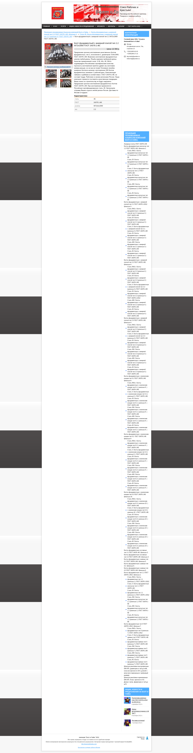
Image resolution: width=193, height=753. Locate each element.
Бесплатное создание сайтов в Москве (89, 747)
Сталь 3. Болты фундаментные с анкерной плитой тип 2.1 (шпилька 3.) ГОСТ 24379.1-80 (138, 229)
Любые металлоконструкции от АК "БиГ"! (140, 711)
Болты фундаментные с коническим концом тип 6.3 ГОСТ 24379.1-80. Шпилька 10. (136, 494)
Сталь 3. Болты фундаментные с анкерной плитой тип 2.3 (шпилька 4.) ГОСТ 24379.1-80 (138, 336)
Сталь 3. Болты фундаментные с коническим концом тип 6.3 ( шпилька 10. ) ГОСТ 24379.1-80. (138, 510)
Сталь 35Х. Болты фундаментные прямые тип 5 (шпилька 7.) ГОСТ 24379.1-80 (137, 648)
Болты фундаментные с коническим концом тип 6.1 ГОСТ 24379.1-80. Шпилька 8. (136, 378)
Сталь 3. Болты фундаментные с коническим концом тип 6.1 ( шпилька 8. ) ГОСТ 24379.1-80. (138, 394)
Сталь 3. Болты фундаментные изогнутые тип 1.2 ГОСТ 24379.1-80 (138, 171)
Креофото (101, 26)
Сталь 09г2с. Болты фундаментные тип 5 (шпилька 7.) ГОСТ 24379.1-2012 (137, 631)
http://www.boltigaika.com (89, 744)
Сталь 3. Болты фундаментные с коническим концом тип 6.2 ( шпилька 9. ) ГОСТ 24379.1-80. (138, 452)
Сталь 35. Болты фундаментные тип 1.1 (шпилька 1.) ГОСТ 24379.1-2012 (138, 593)
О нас (55, 26)
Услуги (63, 26)
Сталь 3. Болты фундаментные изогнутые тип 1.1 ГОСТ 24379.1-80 (138, 586)
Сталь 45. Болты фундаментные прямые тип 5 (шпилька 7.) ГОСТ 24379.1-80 (137, 662)
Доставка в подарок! (138, 720)
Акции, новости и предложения (81, 26)
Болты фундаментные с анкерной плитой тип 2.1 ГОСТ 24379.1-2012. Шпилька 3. (136, 204)
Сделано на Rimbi (141, 738)
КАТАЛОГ (122, 26)
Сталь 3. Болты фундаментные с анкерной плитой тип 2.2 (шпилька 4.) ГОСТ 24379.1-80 (138, 287)
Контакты (111, 26)
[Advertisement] (81, 130)
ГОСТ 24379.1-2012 (134, 26)
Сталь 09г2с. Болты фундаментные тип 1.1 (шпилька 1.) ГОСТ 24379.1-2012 (138, 579)
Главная (46, 26)
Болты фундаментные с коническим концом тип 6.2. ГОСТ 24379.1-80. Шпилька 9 (136, 436)
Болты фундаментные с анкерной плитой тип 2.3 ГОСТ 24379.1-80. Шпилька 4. (135, 320)
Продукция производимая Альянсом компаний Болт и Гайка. (66, 32)
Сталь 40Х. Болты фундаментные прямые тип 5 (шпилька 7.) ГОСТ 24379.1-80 (137, 655)
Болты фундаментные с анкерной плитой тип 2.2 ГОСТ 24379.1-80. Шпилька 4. (135, 262)
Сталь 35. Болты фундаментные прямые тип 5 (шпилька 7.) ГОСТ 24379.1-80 (137, 642)
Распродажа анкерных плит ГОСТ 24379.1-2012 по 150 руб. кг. (140, 700)
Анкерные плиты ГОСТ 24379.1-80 (135, 144)
